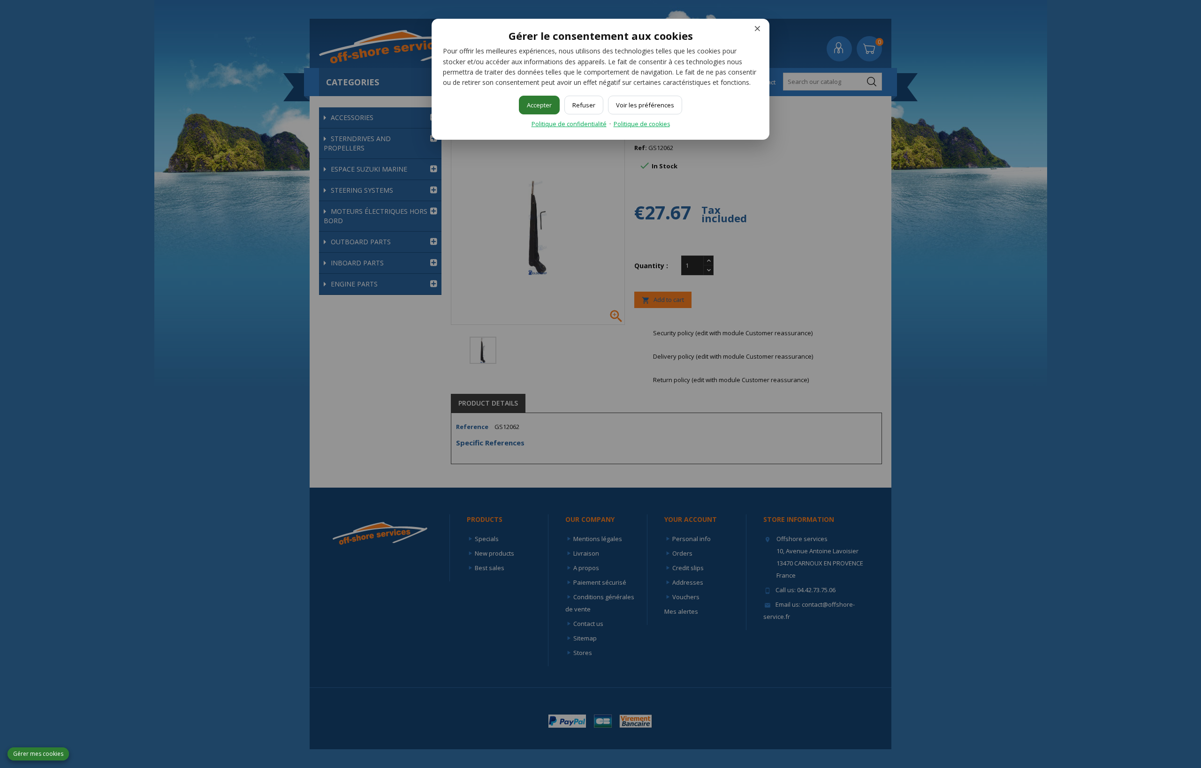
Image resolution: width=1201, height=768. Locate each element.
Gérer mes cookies (38, 754)
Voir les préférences (645, 105)
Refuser (583, 105)
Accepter (539, 105)
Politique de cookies (642, 124)
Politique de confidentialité (569, 124)
